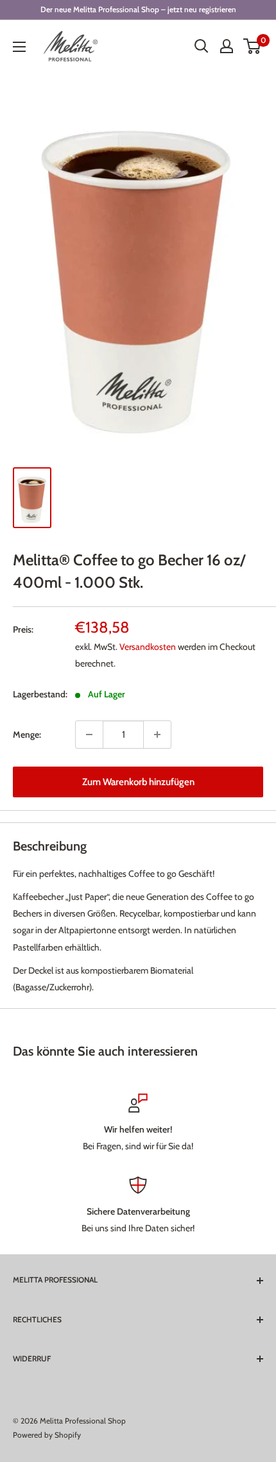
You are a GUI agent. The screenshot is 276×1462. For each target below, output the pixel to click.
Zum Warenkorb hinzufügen (138, 782)
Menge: (27, 734)
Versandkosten (147, 646)
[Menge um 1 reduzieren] (89, 734)
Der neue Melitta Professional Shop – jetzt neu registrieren (138, 9)
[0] (253, 46)
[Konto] (226, 46)
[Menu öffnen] (19, 47)
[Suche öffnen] (201, 46)
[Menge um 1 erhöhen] (157, 734)
